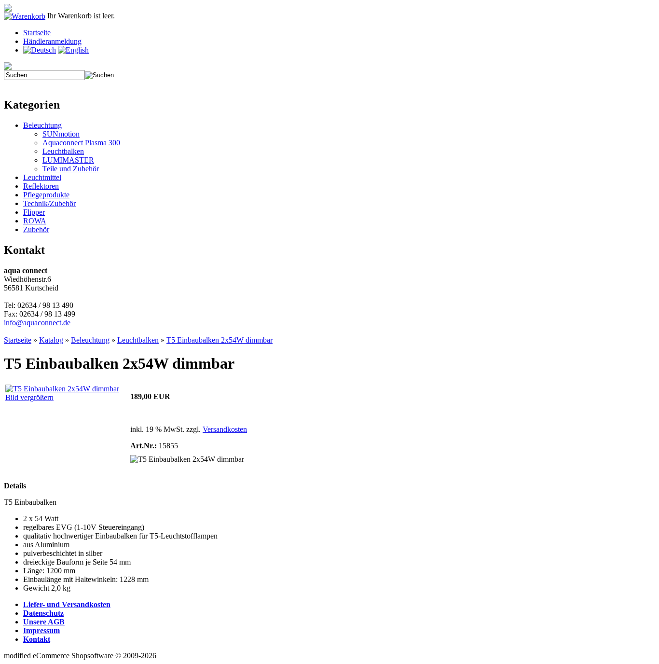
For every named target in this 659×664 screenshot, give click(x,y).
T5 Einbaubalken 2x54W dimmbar (219, 340)
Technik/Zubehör (49, 203)
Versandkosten (225, 429)
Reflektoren (41, 186)
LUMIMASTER (68, 160)
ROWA (34, 221)
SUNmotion (61, 134)
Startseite (37, 32)
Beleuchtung (42, 125)
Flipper (34, 212)
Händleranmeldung (52, 41)
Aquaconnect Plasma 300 (81, 142)
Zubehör (36, 229)
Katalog (51, 340)
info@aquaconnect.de (37, 322)
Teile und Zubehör (70, 169)
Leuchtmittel (42, 177)
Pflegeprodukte (46, 195)
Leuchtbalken (63, 151)
